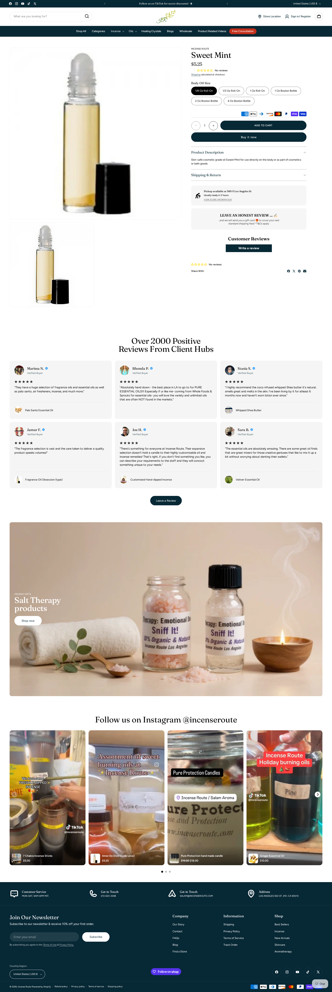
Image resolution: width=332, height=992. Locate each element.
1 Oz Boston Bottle (286, 91)
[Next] (317, 794)
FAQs (176, 938)
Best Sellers (282, 924)
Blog (175, 944)
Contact (177, 931)
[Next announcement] (227, 3)
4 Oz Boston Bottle (239, 101)
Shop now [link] (28, 620)
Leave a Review (166, 500)
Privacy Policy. (66, 945)
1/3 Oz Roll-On (231, 91)
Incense (279, 931)
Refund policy (61, 986)
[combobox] (51, 16)
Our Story (178, 924)
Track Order (230, 944)
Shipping (195, 74)
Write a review (248, 248)
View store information (218, 199)
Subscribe (96, 937)
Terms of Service (233, 938)
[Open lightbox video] (47, 797)
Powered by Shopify (41, 987)
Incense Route (24, 987)
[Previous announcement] (104, 3)
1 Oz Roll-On (257, 91)
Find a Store (180, 951)
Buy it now (249, 137)
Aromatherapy (283, 951)
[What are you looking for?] (87, 16)
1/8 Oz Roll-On (204, 91)
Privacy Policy (231, 931)
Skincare (280, 944)
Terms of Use (50, 945)
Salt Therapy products (37, 604)
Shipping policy (115, 986)
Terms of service (96, 986)
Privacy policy (78, 986)
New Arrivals (282, 938)
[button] (319, 16)
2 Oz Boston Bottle (206, 101)
